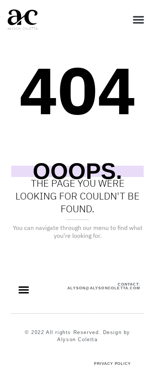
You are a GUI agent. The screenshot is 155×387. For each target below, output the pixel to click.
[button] (138, 20)
